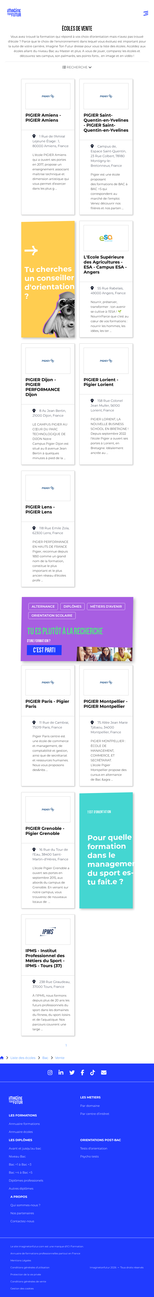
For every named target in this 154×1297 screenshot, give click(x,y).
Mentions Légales (20, 1260)
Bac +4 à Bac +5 (20, 1172)
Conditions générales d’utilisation (30, 1267)
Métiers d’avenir (106, 606)
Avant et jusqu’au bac (25, 1148)
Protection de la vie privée (25, 1274)
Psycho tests (89, 1156)
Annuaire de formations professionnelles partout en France (45, 1253)
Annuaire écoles (21, 1132)
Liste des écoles (22, 1058)
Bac (45, 1058)
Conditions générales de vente (28, 1281)
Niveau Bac (17, 1156)
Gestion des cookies (22, 1288)
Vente (60, 1058)
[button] (77, 67)
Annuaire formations (24, 1124)
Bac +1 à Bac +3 (20, 1164)
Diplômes (72, 606)
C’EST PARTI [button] (44, 650)
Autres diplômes (21, 1188)
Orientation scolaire (51, 615)
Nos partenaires (22, 1213)
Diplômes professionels (26, 1180)
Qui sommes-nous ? (25, 1205)
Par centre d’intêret (94, 1114)
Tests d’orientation (93, 1148)
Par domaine (90, 1106)
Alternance (43, 606)
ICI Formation (75, 1246)
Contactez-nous (22, 1221)
